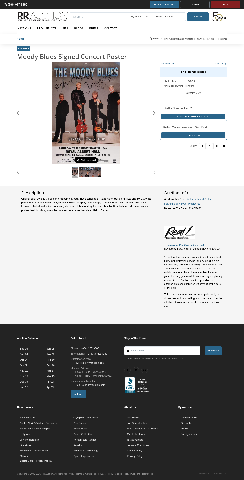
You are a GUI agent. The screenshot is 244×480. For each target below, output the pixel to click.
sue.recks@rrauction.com (90, 362)
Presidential (80, 428)
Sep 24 (24, 354)
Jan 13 (50, 348)
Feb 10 (51, 359)
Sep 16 (24, 348)
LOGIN (195, 4)
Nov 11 (24, 370)
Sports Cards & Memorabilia (36, 460)
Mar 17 (51, 370)
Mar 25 (51, 376)
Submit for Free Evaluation (193, 116)
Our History (133, 417)
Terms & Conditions (138, 445)
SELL (225, 4)
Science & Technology (85, 450)
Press (93, 28)
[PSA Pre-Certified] (179, 232)
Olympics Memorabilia (85, 417)
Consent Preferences (142, 474)
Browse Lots (46, 28)
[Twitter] (209, 146)
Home (156, 38)
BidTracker (187, 423)
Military (24, 456)
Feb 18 (51, 365)
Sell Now (78, 394)
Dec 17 (24, 387)
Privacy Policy (135, 456)
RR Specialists (135, 439)
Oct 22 (23, 365)
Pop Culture (80, 423)
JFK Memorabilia (29, 439)
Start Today (193, 135)
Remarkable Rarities (84, 439)
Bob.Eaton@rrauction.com (90, 384)
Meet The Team (136, 434)
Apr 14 (50, 381)
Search (198, 16)
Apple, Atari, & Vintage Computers (39, 423)
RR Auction (47, 474)
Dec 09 (24, 381)
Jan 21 (50, 354)
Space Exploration (83, 456)
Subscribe (213, 350)
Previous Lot (167, 63)
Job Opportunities (137, 423)
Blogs (79, 28)
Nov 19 (24, 376)
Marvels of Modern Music (34, 450)
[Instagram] (216, 146)
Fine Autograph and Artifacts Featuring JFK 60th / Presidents (195, 38)
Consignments (189, 434)
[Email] (224, 146)
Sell (65, 28)
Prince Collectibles (83, 434)
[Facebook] (202, 146)
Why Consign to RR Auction (142, 428)
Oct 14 (23, 359)
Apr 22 (50, 387)
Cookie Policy (134, 450)
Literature (25, 445)
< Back (20, 38)
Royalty (77, 445)
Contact (110, 28)
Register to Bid (189, 417)
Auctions (24, 28)
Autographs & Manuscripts (35, 428)
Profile (184, 428)
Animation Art (27, 417)
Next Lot (219, 63)
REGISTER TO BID (164, 4)
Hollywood (25, 434)
